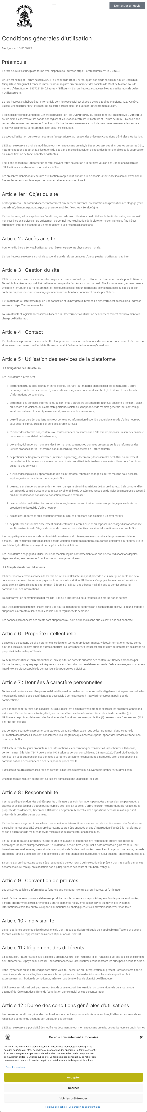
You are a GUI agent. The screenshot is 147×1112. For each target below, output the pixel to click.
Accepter (73, 1077)
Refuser (73, 1088)
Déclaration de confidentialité (84, 1106)
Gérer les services (15, 1067)
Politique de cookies (56, 1106)
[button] (141, 1037)
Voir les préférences (74, 1098)
